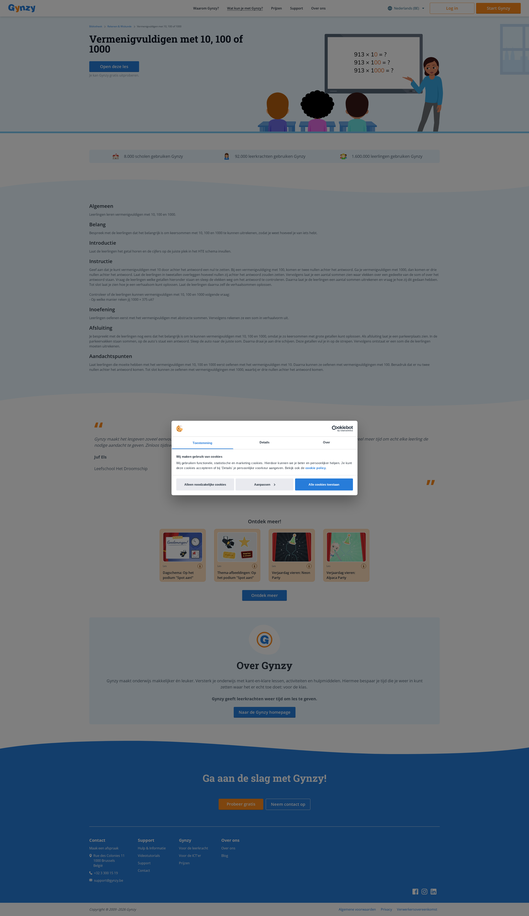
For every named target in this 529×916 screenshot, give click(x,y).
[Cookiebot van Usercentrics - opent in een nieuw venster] (335, 429)
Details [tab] (265, 442)
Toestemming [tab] (202, 443)
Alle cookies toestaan (324, 484)
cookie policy (315, 468)
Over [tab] (326, 442)
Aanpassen (262, 484)
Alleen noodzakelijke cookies (205, 484)
